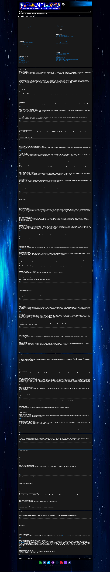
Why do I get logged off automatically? (25, 26)
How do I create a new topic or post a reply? (26, 42)
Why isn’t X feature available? (60, 58)
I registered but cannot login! (23, 22)
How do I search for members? (60, 42)
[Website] (40, 562)
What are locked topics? (22, 64)
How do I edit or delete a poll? (23, 47)
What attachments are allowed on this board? (63, 53)
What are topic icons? (22, 65)
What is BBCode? (21, 57)
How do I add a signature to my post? (25, 44)
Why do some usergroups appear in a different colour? (64, 24)
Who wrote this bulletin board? (60, 57)
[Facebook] (44, 562)
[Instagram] (52, 562)
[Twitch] (65, 562)
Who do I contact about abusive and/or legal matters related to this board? (67, 59)
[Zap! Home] (40, 6)
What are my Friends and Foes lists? (61, 35)
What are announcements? (23, 62)
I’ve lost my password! (22, 25)
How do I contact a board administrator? (62, 60)
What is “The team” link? (59, 26)
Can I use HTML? (22, 58)
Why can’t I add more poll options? (24, 46)
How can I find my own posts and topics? (62, 43)
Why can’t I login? (21, 23)
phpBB (52, 167)
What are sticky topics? (22, 63)
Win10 (51, 565)
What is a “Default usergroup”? (60, 25)
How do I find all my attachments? (61, 54)
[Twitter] (48, 562)
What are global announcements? (24, 61)
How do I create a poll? (22, 45)
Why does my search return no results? (62, 40)
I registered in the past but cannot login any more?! (27, 24)
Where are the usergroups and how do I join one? (63, 22)
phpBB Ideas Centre (65, 535)
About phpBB (21, 530)
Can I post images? (22, 60)
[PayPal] (69, 562)
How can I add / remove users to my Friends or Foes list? (65, 36)
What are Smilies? (22, 59)
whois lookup (21, 542)
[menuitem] (20, 11)
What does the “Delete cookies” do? (24, 27)
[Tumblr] (57, 562)
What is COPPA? (21, 20)
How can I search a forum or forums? (61, 39)
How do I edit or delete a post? (23, 43)
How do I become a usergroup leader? (62, 23)
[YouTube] (61, 562)
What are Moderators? (59, 20)
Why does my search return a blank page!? (62, 41)
